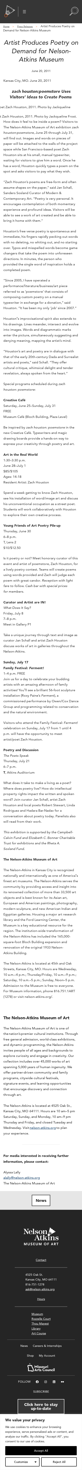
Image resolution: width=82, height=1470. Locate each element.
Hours (41, 1299)
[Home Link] (9, 11)
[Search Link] (74, 12)
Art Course (39, 1333)
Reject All (59, 1462)
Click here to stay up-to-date (41, 1406)
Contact (41, 1260)
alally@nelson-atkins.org (21, 1178)
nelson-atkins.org (43, 1128)
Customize (21, 1462)
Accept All (41, 1451)
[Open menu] (24, 11)
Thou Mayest (40, 1323)
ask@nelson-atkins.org (40, 1289)
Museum (37, 1314)
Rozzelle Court (41, 1319)
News (41, 1200)
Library (36, 1328)
